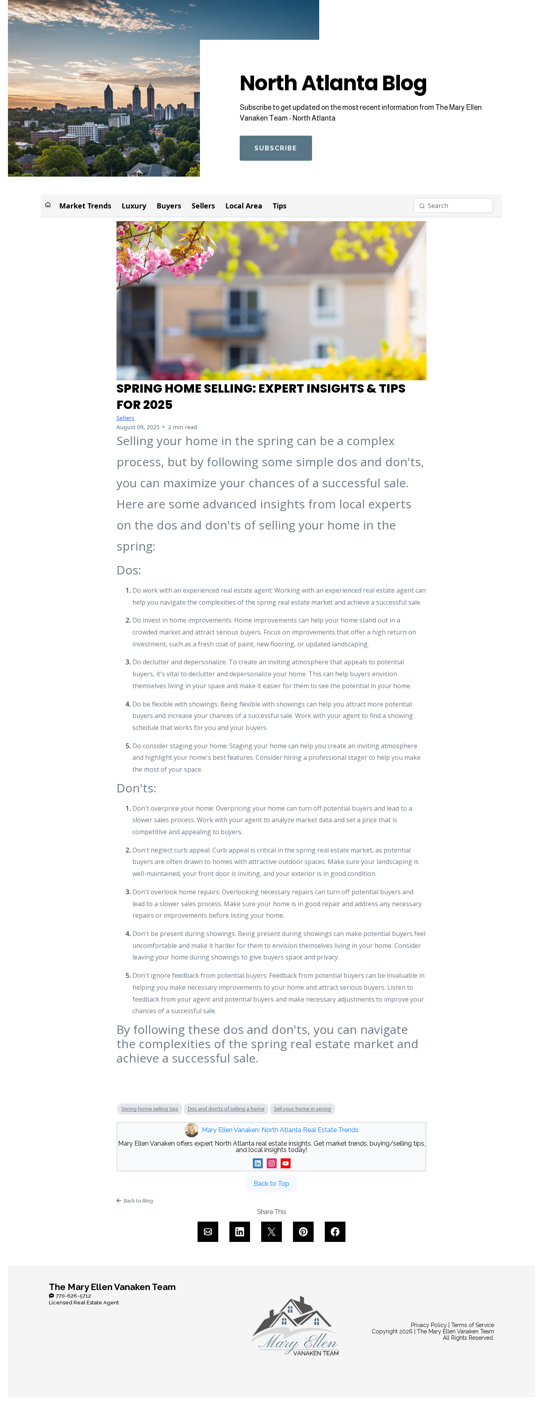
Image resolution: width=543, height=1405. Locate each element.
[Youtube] (286, 1163)
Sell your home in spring (302, 1108)
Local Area (243, 205)
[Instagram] (272, 1163)
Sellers (203, 205)
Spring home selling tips (149, 1108)
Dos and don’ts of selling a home (226, 1108)
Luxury (134, 205)
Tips (280, 205)
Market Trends (85, 205)
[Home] (48, 205)
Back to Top (271, 1183)
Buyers (169, 205)
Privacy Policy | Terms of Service (452, 1325)
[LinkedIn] (258, 1163)
